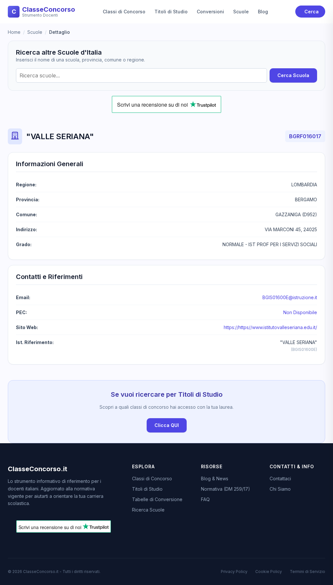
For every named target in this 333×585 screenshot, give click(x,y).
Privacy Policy (234, 571)
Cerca (311, 11)
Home (14, 32)
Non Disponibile (300, 312)
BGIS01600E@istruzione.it (289, 297)
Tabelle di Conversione (157, 499)
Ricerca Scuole (148, 509)
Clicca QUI (166, 425)
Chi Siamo (280, 489)
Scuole (241, 11)
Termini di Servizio (307, 571)
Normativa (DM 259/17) (225, 489)
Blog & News (214, 478)
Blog (263, 11)
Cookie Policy (268, 571)
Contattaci (280, 478)
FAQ (205, 499)
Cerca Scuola (293, 75)
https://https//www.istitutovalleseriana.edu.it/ (270, 327)
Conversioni (210, 11)
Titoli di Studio (171, 11)
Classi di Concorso (124, 11)
